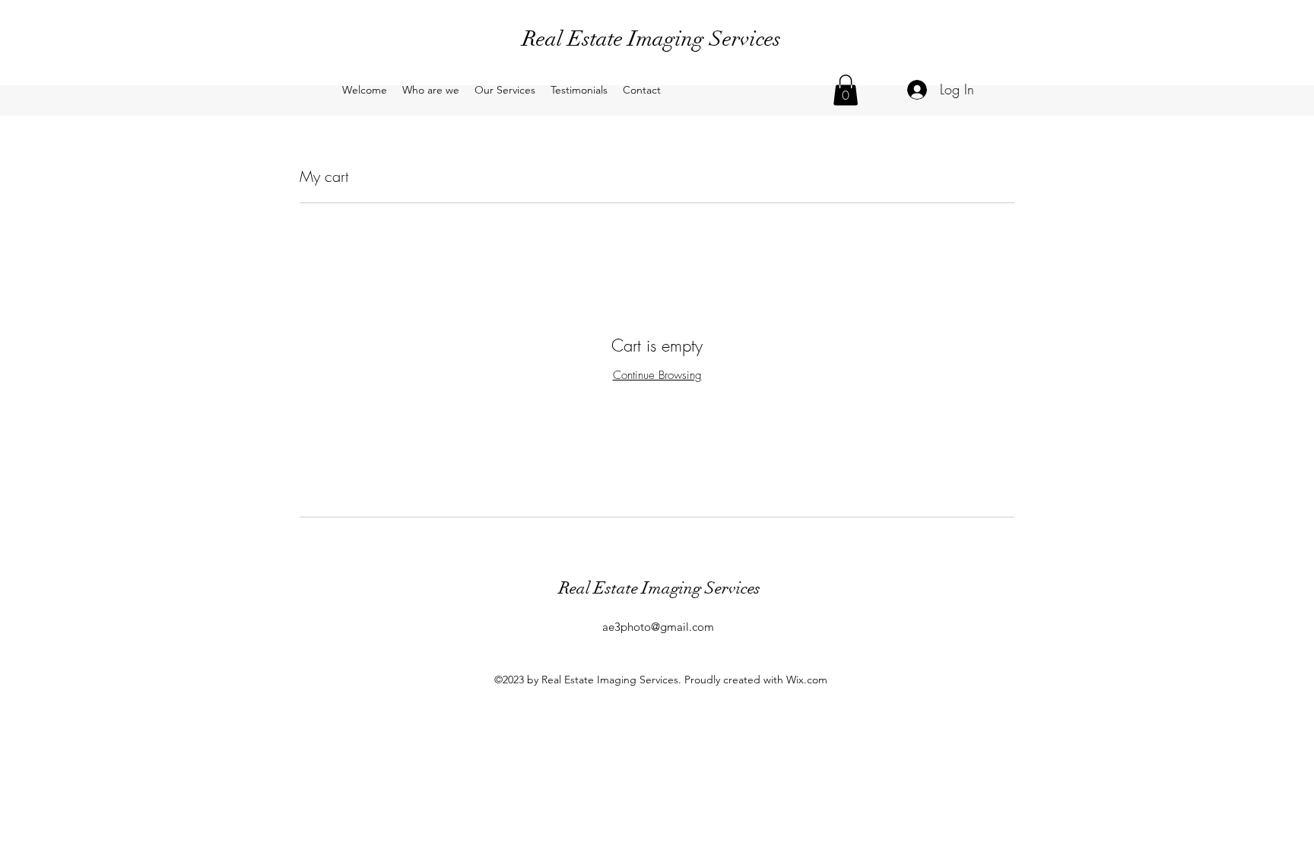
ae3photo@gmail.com (658, 626)
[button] (846, 90)
